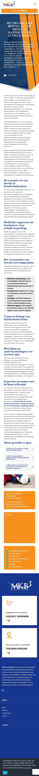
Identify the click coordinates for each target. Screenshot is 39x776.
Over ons (5, 710)
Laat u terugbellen (19, 11)
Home (4, 707)
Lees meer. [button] (28, 768)
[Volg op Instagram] (2, 690)
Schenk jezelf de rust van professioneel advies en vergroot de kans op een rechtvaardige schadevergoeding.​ (19, 403)
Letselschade (6, 713)
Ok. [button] (5, 772)
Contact (4, 716)
